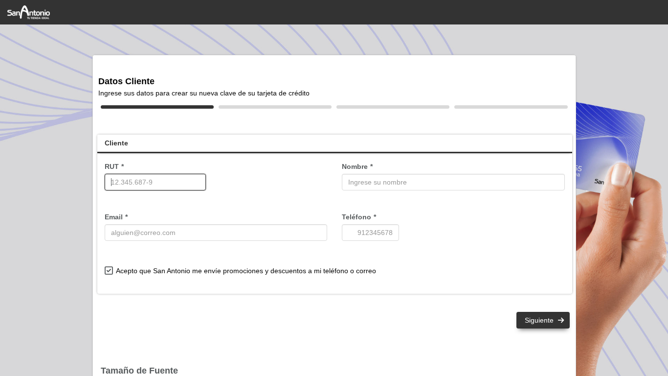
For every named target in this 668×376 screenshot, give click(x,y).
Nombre (355, 166)
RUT (112, 166)
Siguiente (540, 320)
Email (114, 217)
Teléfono (356, 217)
